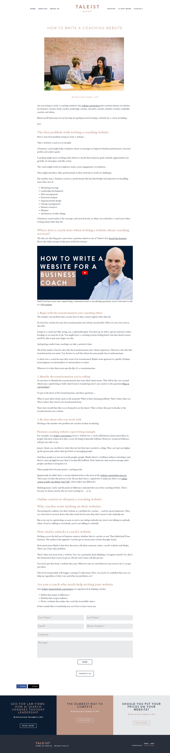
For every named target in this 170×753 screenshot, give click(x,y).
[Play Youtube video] (85, 273)
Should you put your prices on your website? (141, 706)
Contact (138, 9)
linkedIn (146, 743)
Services (43, 9)
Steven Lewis (79, 97)
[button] (28, 726)
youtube (152, 743)
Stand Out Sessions (118, 238)
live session (46, 304)
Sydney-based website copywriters (57, 589)
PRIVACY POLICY (61, 746)
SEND (85, 662)
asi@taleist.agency (137, 745)
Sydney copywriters (62, 436)
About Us (55, 9)
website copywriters (91, 105)
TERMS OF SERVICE (44, 746)
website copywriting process (113, 475)
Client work (124, 9)
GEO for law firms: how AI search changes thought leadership (28, 708)
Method (112, 9)
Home (33, 9)
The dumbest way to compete (85, 705)
